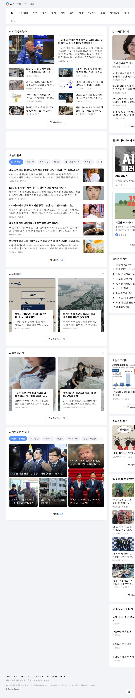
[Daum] (8, 4)
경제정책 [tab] (30, 162)
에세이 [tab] (57, 162)
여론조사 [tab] (89, 162)
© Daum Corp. (12, 689)
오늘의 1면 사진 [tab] (18, 438)
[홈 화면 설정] (129, 692)
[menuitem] (12, 12)
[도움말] (103, 274)
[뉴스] (12, 4)
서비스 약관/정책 (58, 676)
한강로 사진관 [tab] (89, 438)
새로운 (58, 122)
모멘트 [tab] (60, 438)
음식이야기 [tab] (16, 162)
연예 (19, 4)
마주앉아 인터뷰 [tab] (72, 162)
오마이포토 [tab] (73, 438)
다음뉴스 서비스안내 (14, 676)
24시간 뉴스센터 (32, 676)
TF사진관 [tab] (34, 438)
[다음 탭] (101, 162)
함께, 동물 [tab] (44, 162)
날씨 (32, 4)
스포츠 (25, 4)
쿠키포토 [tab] (48, 438)
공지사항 (45, 676)
